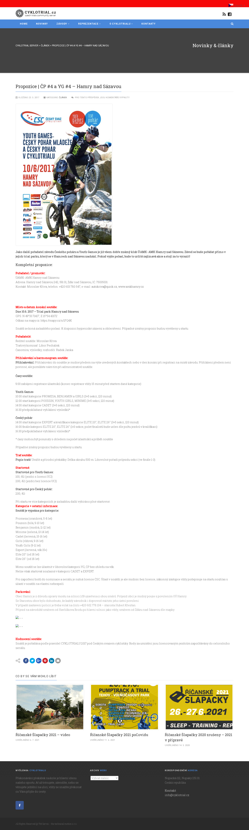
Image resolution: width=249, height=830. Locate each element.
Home (23, 23)
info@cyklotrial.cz (177, 795)
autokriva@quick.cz (104, 286)
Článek (63, 97)
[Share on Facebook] (26, 660)
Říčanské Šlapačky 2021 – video (43, 734)
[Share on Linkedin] (51, 660)
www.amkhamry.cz (131, 286)
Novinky (42, 23)
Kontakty (148, 23)
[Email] (58, 660)
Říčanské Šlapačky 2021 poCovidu (119, 734)
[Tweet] (32, 660)
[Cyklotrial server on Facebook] (20, 805)
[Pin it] (45, 660)
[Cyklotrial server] (36, 13)
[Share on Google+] (38, 660)
